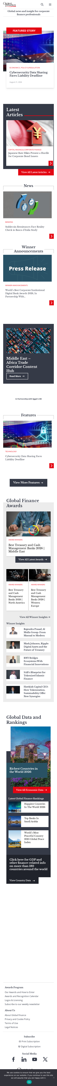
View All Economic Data (29, 790)
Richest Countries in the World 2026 (24, 770)
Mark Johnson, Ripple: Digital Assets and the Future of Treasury (36, 646)
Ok (29, 1082)
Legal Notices (11, 1027)
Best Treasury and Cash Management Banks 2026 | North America (16, 596)
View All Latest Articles (34, 172)
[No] (53, 1077)
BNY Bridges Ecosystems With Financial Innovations (36, 661)
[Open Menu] (50, 4)
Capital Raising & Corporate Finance (24, 149)
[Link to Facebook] (13, 1059)
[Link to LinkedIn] (24, 1059)
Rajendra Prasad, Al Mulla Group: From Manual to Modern (35, 632)
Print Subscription (31, 1041)
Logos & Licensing (14, 1000)
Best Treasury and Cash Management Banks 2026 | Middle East (26, 548)
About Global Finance (15, 1015)
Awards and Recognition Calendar (22, 996)
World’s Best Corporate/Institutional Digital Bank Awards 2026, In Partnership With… (25, 293)
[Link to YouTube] (34, 1059)
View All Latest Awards (31, 559)
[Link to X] (45, 1059)
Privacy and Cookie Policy (17, 1019)
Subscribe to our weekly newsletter (22, 1004)
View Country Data (20, 880)
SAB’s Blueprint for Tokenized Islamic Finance (34, 675)
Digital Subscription (31, 1046)
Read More (15, 376)
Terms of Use (11, 1023)
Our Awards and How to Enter (20, 992)
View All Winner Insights (33, 617)
